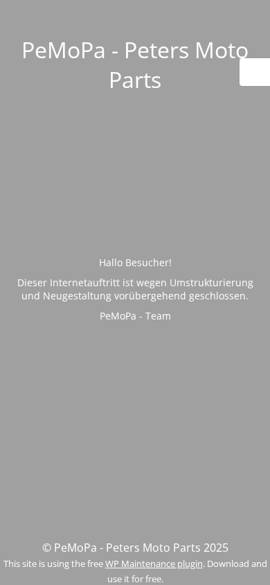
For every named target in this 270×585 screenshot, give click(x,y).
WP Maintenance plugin (154, 563)
